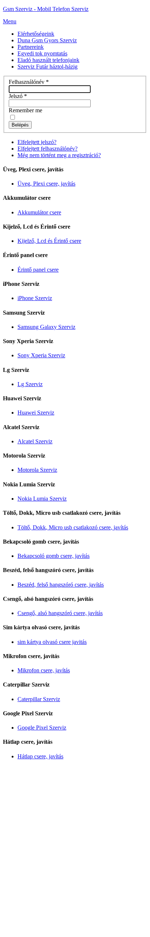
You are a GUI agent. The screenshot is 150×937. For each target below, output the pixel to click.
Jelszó (18, 96)
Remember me (25, 110)
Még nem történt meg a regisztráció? (59, 155)
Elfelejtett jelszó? (36, 142)
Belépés (20, 125)
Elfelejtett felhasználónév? (47, 148)
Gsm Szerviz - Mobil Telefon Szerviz (45, 9)
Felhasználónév (29, 82)
